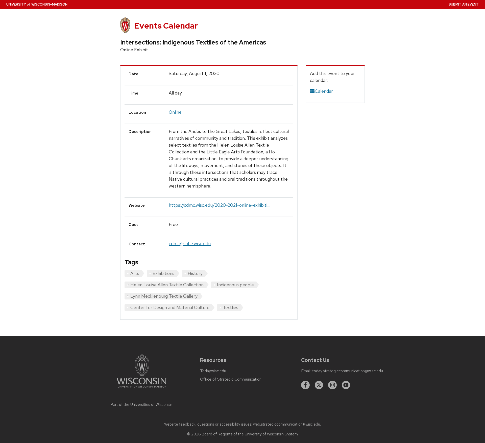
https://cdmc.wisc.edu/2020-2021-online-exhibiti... (219, 205)
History (195, 273)
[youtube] (346, 385)
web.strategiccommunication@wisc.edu (286, 424)
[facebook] (305, 385)
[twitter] (319, 385)
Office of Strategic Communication (230, 379)
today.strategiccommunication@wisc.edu (347, 371)
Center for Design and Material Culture (169, 307)
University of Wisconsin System (271, 434)
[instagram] (332, 385)
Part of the (141, 404)
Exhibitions (163, 273)
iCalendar (323, 91)
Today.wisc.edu (213, 371)
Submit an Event (464, 4)
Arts (134, 273)
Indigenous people (235, 285)
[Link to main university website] (141, 388)
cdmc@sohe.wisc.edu (190, 243)
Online (175, 112)
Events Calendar (166, 25)
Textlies (230, 307)
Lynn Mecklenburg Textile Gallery (164, 296)
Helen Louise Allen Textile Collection (167, 285)
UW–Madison (36, 4)
